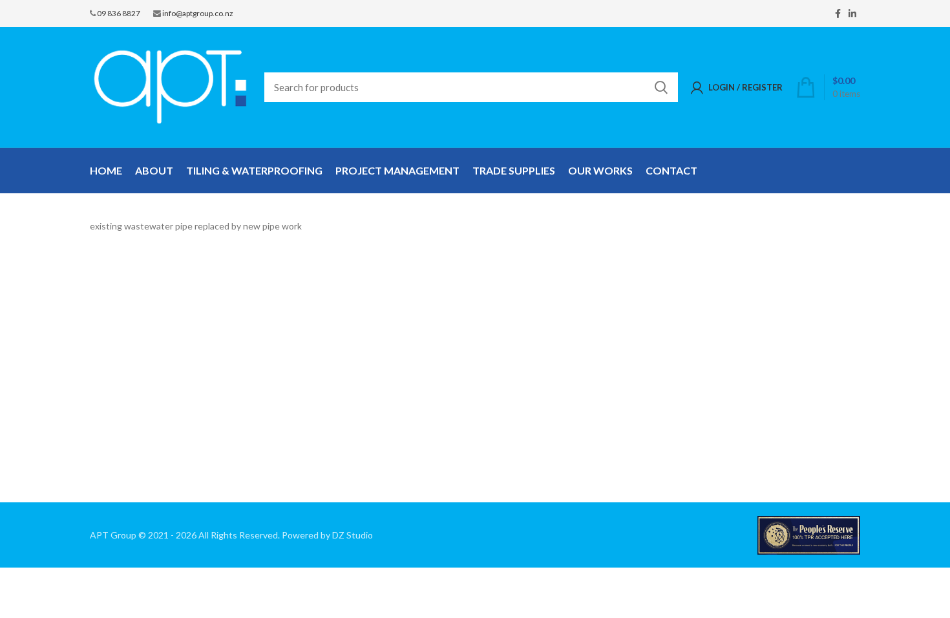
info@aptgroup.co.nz (197, 13)
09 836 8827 (118, 13)
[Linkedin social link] (852, 13)
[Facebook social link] (838, 13)
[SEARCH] (660, 87)
